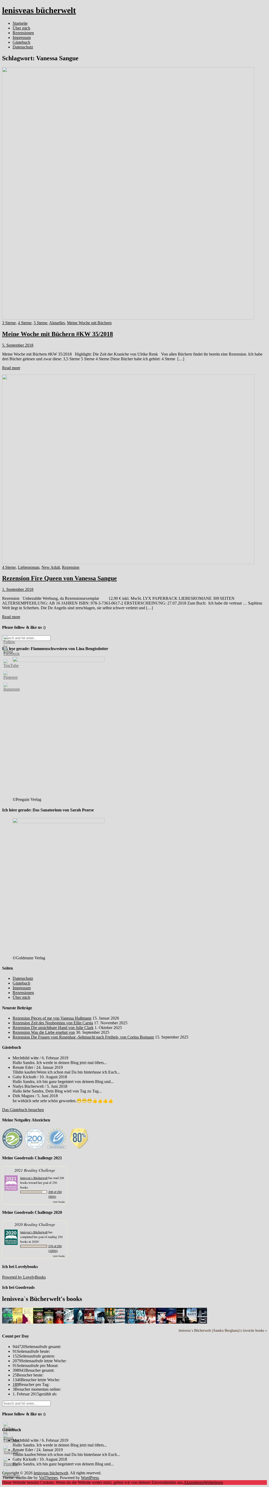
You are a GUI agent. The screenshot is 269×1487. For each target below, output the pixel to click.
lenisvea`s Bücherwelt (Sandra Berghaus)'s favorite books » (223, 1330)
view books (59, 1202)
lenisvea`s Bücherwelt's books (42, 1298)
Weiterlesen (213, 1482)
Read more (11, 368)
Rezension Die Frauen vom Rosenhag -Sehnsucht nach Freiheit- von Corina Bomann (83, 1037)
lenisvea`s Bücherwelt (34, 1178)
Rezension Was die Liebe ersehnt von (44, 1032)
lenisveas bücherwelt (39, 10)
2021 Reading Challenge (34, 1170)
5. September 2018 (17, 345)
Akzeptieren (194, 1482)
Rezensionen (23, 33)
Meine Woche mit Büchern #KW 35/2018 (57, 334)
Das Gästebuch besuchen (23, 1109)
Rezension (70, 567)
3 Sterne (9, 323)
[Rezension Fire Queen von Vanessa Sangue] (128, 562)
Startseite (20, 23)
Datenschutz (23, 47)
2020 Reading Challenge (34, 1224)
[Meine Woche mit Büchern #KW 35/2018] (128, 318)
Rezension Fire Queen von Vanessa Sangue (59, 578)
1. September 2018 (17, 589)
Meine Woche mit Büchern (89, 323)
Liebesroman (28, 567)
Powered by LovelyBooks (24, 1277)
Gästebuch (21, 42)
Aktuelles (57, 323)
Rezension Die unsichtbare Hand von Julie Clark (53, 1027)
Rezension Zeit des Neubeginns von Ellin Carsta (53, 1023)
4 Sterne (25, 323)
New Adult (51, 567)
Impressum (22, 37)
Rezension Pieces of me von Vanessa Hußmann (52, 1018)
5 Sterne (40, 323)
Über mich (21, 28)
